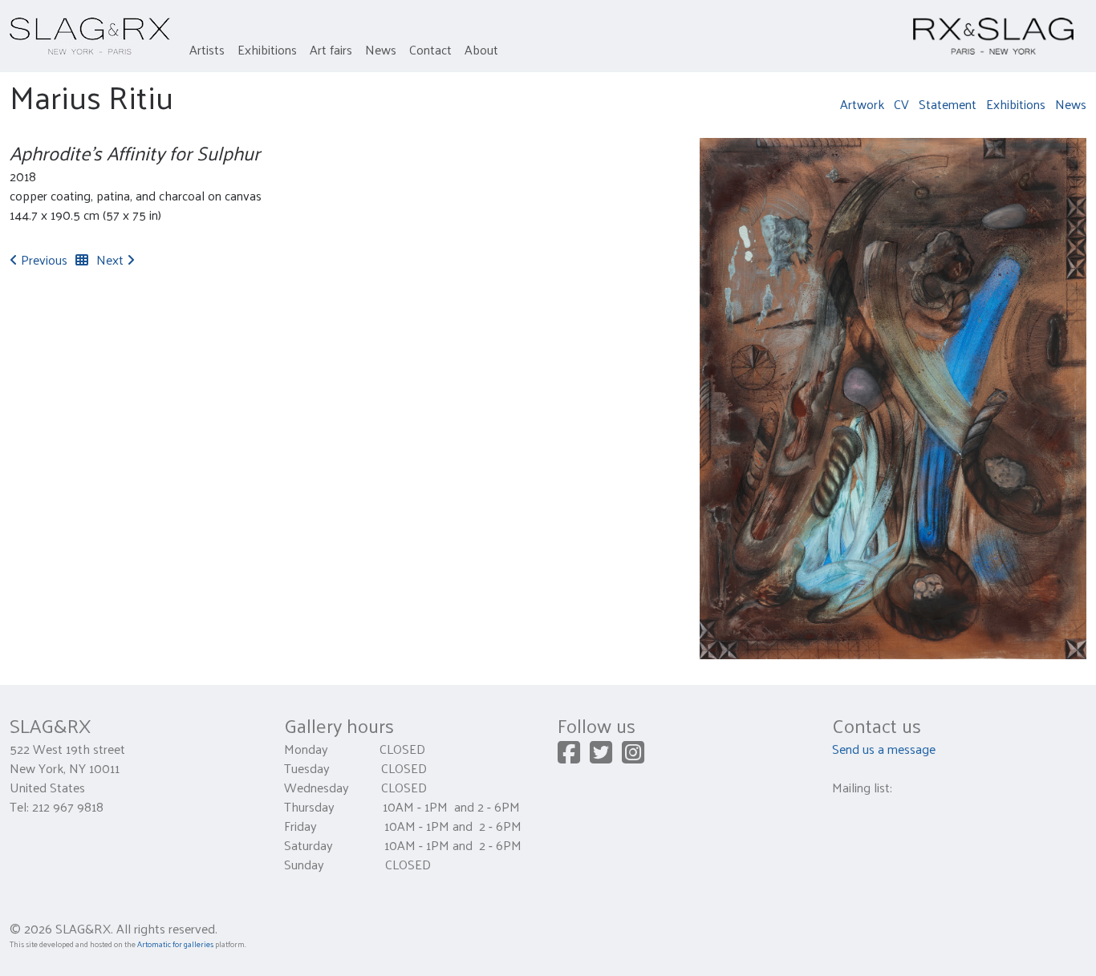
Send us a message (884, 748)
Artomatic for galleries (175, 944)
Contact (430, 49)
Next (111, 259)
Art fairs (331, 49)
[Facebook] (569, 756)
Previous (42, 259)
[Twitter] (601, 756)
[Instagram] (633, 756)
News (380, 49)
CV (901, 103)
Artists (207, 49)
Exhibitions (267, 49)
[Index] (81, 259)
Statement (947, 103)
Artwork (862, 103)
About (481, 49)
